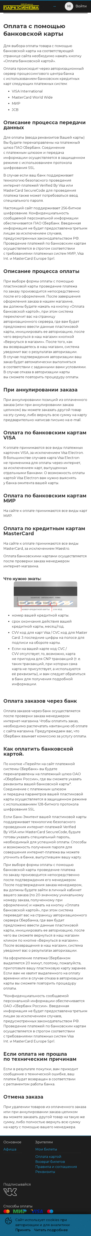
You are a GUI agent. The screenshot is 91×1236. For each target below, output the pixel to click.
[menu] (50, 6)
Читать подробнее (51, 1230)
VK (10, 1192)
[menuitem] (54, 6)
